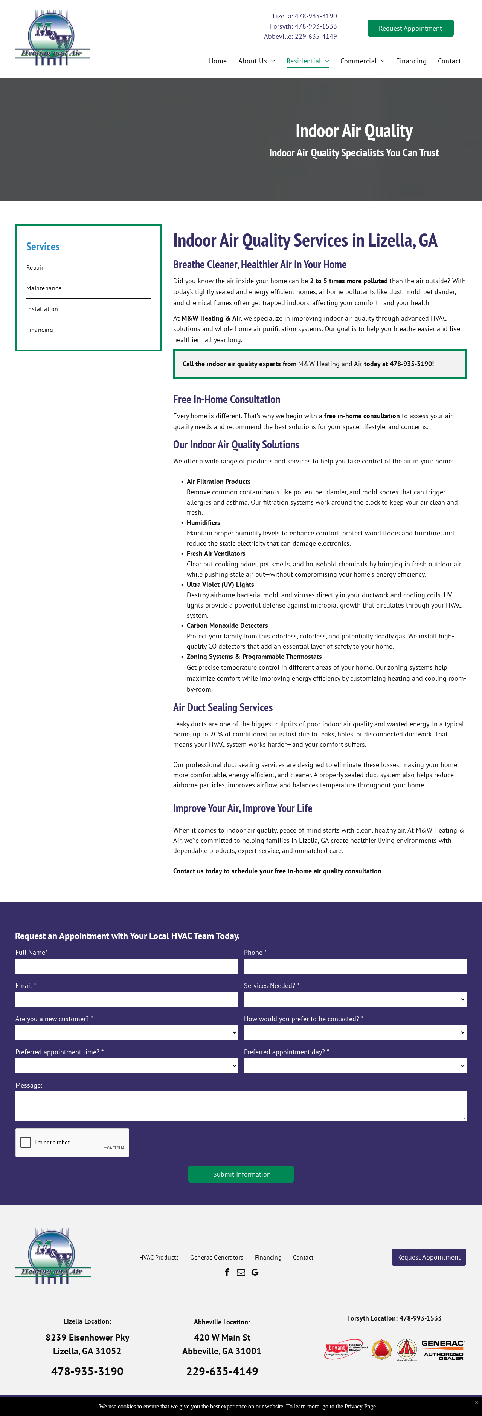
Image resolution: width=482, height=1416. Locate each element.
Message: (28, 1085)
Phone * (255, 952)
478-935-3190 (316, 16)
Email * (25, 985)
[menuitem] (218, 61)
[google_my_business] (255, 1273)
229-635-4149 (316, 36)
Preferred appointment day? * (286, 1052)
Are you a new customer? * (54, 1018)
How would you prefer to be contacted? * (303, 1018)
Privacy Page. (361, 1406)
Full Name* (31, 952)
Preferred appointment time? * (59, 1052)
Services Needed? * (271, 985)
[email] (241, 1273)
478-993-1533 (316, 26)
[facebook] (227, 1273)
